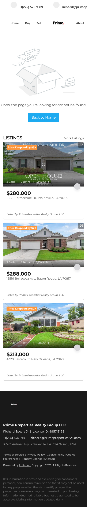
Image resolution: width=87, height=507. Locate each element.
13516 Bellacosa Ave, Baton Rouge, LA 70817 (39, 278)
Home (15, 23)
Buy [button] (27, 23)
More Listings (74, 138)
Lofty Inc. (25, 465)
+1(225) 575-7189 (15, 438)
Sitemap (49, 458)
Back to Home (43, 117)
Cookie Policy (55, 454)
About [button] (80, 23)
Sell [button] (39, 23)
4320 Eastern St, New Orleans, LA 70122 (35, 359)
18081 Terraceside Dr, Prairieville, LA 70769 (37, 198)
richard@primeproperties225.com (56, 438)
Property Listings (31, 458)
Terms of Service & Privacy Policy (24, 454)
